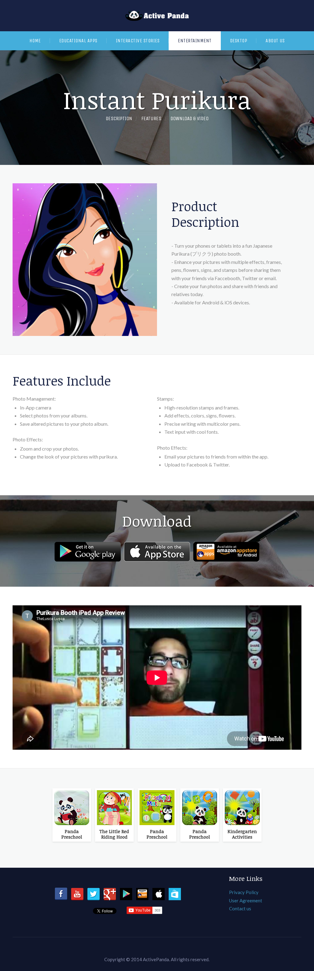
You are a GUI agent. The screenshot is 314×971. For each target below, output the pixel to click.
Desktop (238, 41)
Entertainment (195, 41)
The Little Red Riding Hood (114, 834)
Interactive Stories (138, 41)
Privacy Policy (243, 892)
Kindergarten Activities (242, 834)
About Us (275, 41)
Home (35, 41)
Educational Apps (78, 41)
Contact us (240, 908)
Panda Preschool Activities (199, 834)
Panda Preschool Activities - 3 (71, 834)
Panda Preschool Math (157, 834)
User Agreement (245, 900)
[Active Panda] (157, 15)
